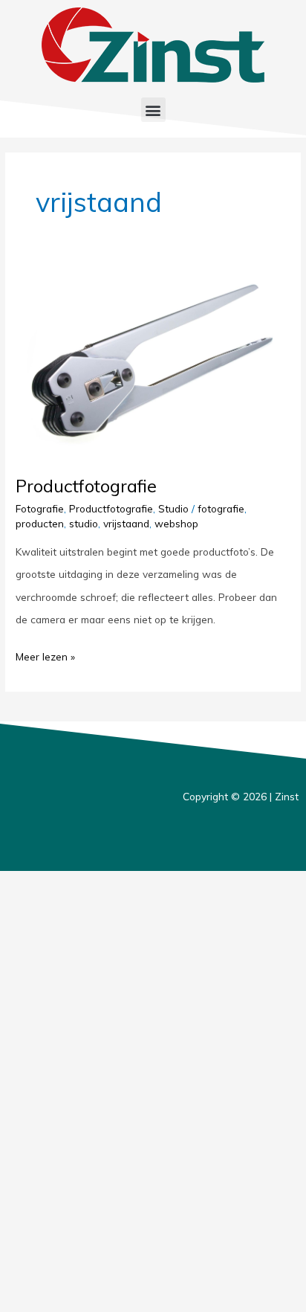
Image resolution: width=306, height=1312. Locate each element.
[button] (153, 109)
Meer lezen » (45, 654)
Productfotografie (86, 486)
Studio (173, 508)
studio (83, 523)
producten (40, 523)
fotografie (221, 508)
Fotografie (40, 508)
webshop (176, 523)
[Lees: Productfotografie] (153, 362)
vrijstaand (126, 523)
